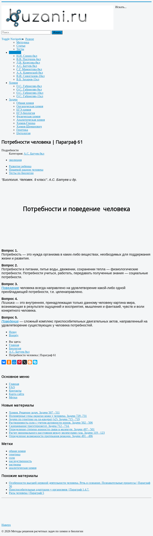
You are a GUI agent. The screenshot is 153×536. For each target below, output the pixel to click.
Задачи (13, 99)
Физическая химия (28, 116)
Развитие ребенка (20, 166)
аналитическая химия (22, 467)
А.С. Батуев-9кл (26, 65)
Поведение (10, 288)
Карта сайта (16, 394)
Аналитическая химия (30, 119)
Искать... (121, 7)
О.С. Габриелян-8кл (29, 86)
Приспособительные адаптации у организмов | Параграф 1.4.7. (49, 489)
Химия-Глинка (25, 123)
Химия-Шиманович (29, 126)
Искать (57, 32)
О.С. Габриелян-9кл (29, 89)
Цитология (23, 133)
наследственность (20, 461)
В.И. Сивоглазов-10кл (30, 76)
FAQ (12, 387)
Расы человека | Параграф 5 (26, 492)
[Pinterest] (19, 362)
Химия (13, 82)
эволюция (15, 160)
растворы (15, 464)
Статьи (20, 45)
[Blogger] (30, 362)
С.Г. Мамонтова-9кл (29, 69)
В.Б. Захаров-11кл (27, 79)
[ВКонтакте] (3, 362)
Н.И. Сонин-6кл (26, 55)
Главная (14, 384)
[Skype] (35, 362)
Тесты (20, 49)
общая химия (17, 451)
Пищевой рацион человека (26, 169)
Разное (29, 39)
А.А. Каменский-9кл (29, 72)
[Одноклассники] (9, 362)
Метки (13, 397)
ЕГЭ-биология (25, 113)
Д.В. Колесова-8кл (28, 62)
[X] (24, 362)
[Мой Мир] (14, 362)
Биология (15, 52)
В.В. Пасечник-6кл (28, 59)
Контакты (15, 390)
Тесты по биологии (21, 173)
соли (12, 457)
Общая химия (25, 103)
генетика (14, 454)
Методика (22, 42)
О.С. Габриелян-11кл (29, 96)
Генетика (22, 129)
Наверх (6, 524)
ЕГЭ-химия (23, 109)
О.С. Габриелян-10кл (29, 92)
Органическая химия (29, 106)
